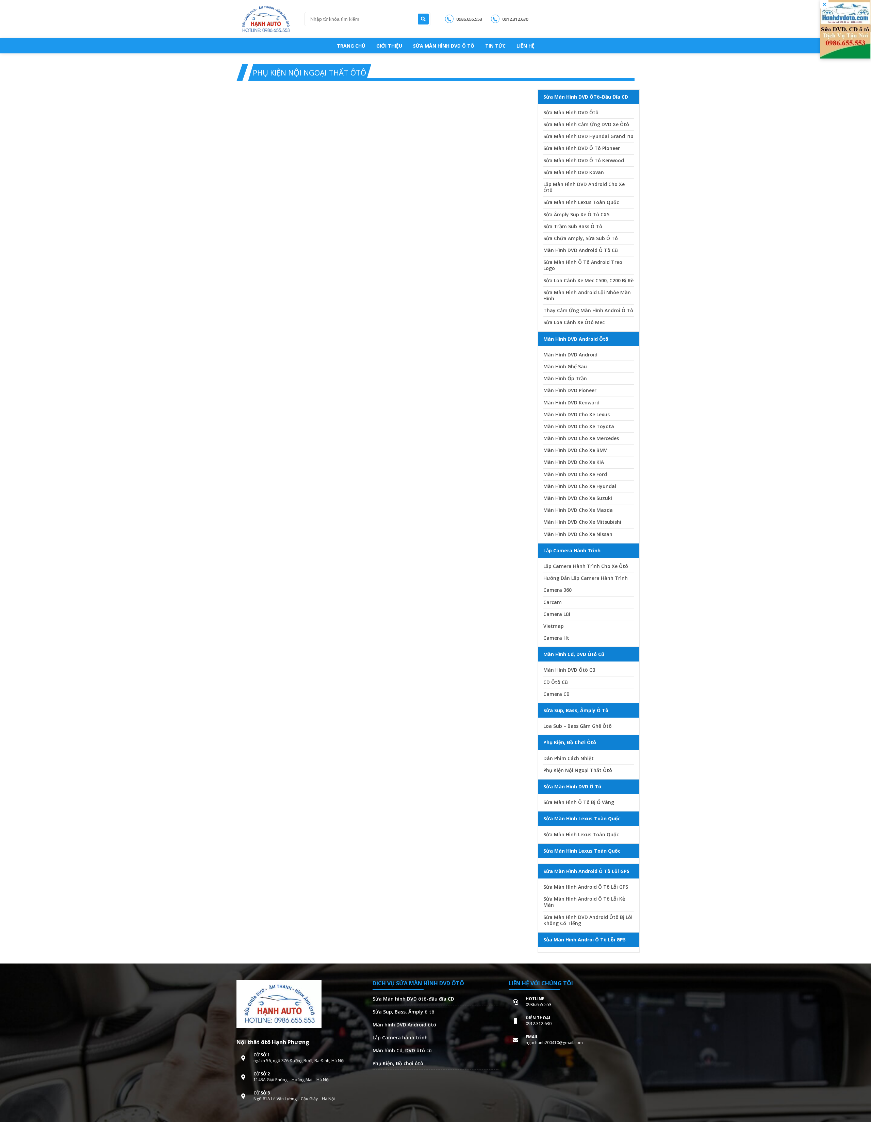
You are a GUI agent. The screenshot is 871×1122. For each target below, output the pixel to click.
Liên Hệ (525, 46)
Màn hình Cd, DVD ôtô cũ (402, 1050)
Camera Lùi (556, 614)
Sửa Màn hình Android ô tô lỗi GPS (585, 887)
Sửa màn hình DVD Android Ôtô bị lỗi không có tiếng (587, 920)
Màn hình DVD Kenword (571, 403)
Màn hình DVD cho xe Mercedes (581, 438)
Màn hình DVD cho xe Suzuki (577, 498)
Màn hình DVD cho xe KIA (573, 462)
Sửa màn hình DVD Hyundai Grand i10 (588, 136)
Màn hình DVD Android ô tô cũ (580, 250)
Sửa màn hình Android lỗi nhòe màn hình (587, 295)
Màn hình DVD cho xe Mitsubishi (582, 522)
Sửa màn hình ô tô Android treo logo (582, 265)
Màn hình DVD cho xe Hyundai (579, 486)
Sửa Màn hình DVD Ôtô (570, 113)
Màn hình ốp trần (565, 378)
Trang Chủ (351, 46)
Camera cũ (556, 694)
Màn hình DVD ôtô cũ (569, 670)
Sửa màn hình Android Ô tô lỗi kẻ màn (584, 902)
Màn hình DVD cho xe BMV (575, 450)
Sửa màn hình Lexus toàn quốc (581, 202)
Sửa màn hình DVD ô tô (443, 46)
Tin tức (495, 46)
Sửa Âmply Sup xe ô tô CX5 (576, 215)
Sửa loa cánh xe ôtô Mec (574, 322)
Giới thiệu (389, 46)
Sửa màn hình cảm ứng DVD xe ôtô (586, 124)
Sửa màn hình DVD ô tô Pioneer (581, 148)
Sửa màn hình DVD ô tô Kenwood (583, 160)
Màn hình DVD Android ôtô (404, 1024)
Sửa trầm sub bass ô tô (572, 226)
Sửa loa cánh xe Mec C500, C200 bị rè (588, 281)
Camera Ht (556, 638)
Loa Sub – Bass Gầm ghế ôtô (577, 726)
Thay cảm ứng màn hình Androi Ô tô (588, 310)
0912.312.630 (514, 19)
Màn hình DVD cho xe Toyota (578, 426)
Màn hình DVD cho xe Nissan (577, 534)
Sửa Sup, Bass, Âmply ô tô (403, 1011)
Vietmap (553, 626)
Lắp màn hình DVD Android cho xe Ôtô (584, 187)
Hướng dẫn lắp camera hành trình (585, 578)
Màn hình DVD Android (570, 355)
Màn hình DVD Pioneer (569, 390)
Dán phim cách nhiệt (568, 758)
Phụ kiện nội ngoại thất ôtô (577, 770)
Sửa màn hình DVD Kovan (573, 172)
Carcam (552, 602)
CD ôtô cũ (555, 682)
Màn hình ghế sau (565, 367)
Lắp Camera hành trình (400, 1037)
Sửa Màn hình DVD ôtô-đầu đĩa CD (413, 998)
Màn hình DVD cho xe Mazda (578, 510)
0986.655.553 (468, 19)
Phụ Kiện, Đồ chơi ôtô (398, 1063)
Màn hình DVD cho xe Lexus (576, 415)
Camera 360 (557, 590)
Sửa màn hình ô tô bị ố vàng (578, 802)
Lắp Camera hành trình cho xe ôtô (585, 566)
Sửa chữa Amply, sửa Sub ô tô (580, 238)
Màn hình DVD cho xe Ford (575, 474)
